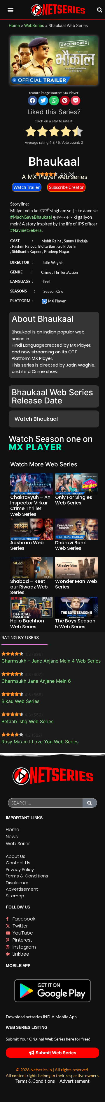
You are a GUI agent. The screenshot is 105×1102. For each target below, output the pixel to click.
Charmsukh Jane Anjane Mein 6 (36, 681)
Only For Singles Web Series (73, 500)
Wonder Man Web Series (76, 584)
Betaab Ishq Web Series (27, 721)
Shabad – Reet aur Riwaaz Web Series (29, 587)
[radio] (30, 132)
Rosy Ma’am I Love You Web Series (39, 742)
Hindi (45, 281)
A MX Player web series (54, 176)
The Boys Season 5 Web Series (75, 623)
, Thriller (59, 272)
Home (14, 25)
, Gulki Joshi (66, 246)
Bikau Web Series (20, 701)
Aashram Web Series (27, 545)
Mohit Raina (51, 241)
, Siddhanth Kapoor (26, 251)
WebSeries (34, 25)
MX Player (70, 93)
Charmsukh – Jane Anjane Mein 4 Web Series (51, 661)
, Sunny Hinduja (75, 241)
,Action (72, 272)
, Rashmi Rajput (23, 246)
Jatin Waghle (53, 262)
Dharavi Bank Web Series (70, 545)
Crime (46, 272)
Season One (53, 291)
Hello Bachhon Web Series (27, 623)
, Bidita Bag (45, 246)
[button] (10, 10)
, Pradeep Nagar (55, 251)
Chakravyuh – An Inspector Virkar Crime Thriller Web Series (30, 506)
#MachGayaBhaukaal (31, 217)
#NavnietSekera (26, 230)
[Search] (90, 802)
